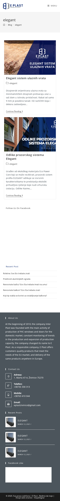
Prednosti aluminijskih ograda (16, 279)
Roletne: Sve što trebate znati (16, 273)
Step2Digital (39, 497)
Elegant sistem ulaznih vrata (26, 78)
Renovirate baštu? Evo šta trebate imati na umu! (25, 284)
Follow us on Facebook (18, 208)
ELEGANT (23, 420)
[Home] (4, 24)
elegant (13, 83)
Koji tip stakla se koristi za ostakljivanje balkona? (25, 295)
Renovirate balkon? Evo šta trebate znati (21, 290)
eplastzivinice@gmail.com (27, 405)
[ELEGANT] (10, 422)
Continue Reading (14, 111)
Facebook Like (15, 463)
